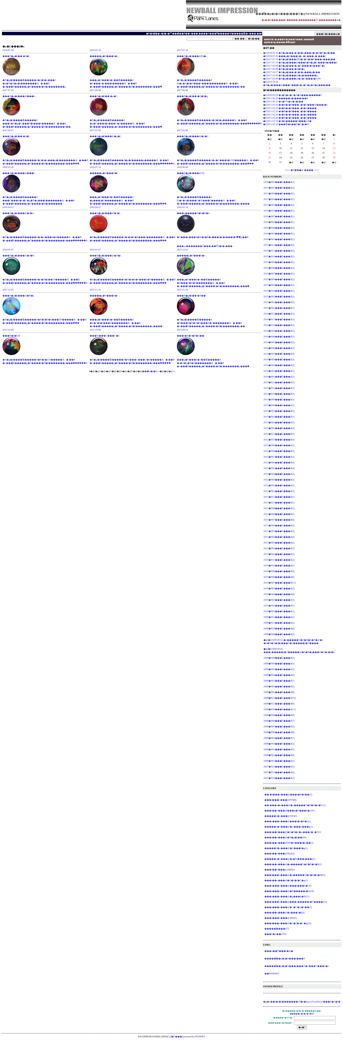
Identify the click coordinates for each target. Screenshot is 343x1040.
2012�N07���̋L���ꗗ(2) (279, 456)
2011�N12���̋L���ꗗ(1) (279, 496)
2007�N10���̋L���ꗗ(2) (279, 778)
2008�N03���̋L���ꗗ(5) (279, 749)
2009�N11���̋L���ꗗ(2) (279, 622)
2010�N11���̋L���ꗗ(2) (279, 559)
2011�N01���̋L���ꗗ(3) (279, 554)
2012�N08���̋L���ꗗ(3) (279, 451)
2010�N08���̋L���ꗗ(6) (279, 577)
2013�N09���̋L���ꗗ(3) (279, 399)
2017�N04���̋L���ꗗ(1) (279, 199)
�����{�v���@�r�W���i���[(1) (289, 859)
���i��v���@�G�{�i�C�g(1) (286, 880)
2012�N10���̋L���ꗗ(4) (279, 439)
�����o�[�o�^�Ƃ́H (302, 1014)
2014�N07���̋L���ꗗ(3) (279, 342)
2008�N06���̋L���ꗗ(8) (279, 732)
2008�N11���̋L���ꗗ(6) (279, 703)
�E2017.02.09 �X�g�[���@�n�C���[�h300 (292, 78)
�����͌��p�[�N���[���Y (284, 958)
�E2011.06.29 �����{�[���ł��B (285, 98)
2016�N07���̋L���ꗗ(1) (279, 216)
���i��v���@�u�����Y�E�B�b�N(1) (293, 864)
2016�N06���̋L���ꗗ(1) (279, 222)
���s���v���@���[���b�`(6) (287, 885)
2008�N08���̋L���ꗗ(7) (279, 720)
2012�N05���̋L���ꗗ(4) (279, 468)
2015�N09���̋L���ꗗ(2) (279, 262)
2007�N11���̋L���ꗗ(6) (279, 772)
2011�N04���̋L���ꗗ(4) (279, 537)
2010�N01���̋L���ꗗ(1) (279, 611)
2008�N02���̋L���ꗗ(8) (279, 755)
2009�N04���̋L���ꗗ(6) (279, 675)
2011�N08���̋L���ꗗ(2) (279, 514)
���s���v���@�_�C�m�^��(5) (288, 907)
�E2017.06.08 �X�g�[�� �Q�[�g (284, 69)
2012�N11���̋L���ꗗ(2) (279, 434)
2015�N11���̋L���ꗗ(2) (279, 250)
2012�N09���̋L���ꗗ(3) (279, 445)
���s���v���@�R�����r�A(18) (289, 891)
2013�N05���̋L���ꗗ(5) (279, 411)
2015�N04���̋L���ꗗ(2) (279, 290)
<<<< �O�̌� (292, 170)
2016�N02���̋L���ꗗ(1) (279, 233)
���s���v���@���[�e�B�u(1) (287, 821)
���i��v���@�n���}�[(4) (284, 912)
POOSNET (200, 1036)
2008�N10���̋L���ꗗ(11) (280, 709)
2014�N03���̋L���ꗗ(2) (279, 365)
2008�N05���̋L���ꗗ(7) (279, 738)
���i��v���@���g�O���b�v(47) (289, 810)
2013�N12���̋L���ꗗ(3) (279, 382)
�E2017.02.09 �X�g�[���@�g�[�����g (290, 75)
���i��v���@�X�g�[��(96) (285, 837)
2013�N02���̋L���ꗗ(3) (279, 422)
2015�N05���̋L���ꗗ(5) (279, 285)
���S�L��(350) (275, 934)
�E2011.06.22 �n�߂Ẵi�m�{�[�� (283, 101)
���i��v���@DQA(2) (279, 853)
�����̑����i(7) (276, 928)
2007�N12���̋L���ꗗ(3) (279, 766)
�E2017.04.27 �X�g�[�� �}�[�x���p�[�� (291, 72)
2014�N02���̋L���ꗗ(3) (279, 371)
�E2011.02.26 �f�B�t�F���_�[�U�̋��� (290, 108)
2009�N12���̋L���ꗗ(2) (279, 617)
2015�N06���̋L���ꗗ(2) (279, 279)
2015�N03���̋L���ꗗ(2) (279, 296)
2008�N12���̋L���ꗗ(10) (280, 698)
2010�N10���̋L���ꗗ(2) (279, 565)
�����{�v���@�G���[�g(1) (286, 848)
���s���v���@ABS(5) (280, 918)
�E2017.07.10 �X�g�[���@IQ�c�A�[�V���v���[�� (299, 59)
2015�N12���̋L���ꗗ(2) (279, 245)
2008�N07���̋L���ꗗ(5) (279, 726)
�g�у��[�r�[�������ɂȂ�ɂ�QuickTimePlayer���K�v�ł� (301, 1001)
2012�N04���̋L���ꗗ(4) (279, 474)
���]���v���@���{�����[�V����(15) (295, 901)
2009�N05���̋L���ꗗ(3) (279, 669)
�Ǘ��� (176, 1036)
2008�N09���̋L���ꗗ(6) (279, 715)
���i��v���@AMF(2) (279, 869)
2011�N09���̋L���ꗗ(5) (279, 508)
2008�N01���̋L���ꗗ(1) (279, 761)
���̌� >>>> (311, 170)
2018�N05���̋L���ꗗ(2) (279, 182)
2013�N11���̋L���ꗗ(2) (279, 388)
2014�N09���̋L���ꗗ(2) (279, 330)
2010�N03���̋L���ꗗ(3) (279, 600)
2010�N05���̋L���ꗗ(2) (279, 588)
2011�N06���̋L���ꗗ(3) (279, 525)
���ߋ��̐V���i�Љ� (278, 951)
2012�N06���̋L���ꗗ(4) (279, 462)
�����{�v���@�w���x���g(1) (288, 826)
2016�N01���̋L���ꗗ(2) (279, 239)
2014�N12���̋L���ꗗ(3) (279, 313)
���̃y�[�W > (151, 371)
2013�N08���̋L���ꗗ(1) (279, 405)
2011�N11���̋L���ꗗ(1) (279, 502)
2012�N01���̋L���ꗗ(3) (279, 491)
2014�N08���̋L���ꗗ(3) (279, 336)
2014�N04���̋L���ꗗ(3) (279, 359)
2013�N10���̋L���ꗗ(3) (279, 393)
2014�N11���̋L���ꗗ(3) (279, 319)
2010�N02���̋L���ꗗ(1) (279, 605)
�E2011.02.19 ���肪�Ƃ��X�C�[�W (286, 124)
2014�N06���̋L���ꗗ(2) (279, 348)
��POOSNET (271, 973)
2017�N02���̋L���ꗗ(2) (279, 205)
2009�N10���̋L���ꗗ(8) (279, 628)
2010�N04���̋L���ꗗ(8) (279, 594)
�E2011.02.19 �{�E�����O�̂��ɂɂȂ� (287, 121)
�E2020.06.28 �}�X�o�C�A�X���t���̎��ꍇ (292, 95)
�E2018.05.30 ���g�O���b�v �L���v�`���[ (294, 56)
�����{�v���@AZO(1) (280, 816)
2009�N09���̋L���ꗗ (278, 634)
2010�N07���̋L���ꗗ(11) (280, 582)
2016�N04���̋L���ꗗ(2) (279, 227)
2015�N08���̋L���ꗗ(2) (279, 268)
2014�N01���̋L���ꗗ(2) (279, 376)
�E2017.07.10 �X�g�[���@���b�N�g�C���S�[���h (300, 62)
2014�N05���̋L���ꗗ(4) (279, 353)
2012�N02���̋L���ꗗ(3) (279, 485)
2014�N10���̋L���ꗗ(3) (279, 325)
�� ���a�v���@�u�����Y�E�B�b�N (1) (294, 805)
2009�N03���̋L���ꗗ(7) (279, 680)
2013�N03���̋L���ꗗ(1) (279, 416)
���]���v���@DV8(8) (280, 800)
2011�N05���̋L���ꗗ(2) (279, 531)
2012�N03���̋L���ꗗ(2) (279, 479)
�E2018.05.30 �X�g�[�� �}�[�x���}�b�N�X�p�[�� (299, 53)
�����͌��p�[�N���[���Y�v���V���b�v (296, 966)
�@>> (171, 371)
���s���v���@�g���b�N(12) (286, 896)
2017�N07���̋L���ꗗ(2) (279, 187)
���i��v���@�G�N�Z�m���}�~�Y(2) (292, 832)
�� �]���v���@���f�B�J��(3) (288, 794)
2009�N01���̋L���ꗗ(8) (279, 692)
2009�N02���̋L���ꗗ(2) (279, 686)
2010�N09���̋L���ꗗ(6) (279, 571)
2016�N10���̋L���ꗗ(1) (279, 210)
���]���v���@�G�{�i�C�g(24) (287, 923)
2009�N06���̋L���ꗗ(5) (279, 663)
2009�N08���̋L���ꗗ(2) (279, 657)
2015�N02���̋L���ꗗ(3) (279, 302)
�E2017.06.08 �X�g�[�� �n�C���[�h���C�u (294, 65)
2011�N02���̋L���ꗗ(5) (279, 548)
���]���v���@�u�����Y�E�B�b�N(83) (294, 875)
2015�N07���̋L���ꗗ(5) (279, 273)
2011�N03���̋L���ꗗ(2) (279, 542)
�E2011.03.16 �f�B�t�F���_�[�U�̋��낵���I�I (295, 104)
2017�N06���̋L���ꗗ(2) (279, 193)
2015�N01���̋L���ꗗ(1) (279, 308)
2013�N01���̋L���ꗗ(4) (279, 428)
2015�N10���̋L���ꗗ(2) (279, 256)
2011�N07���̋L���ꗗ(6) (279, 519)
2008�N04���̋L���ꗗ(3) (279, 743)
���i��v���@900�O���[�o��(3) (288, 842)
